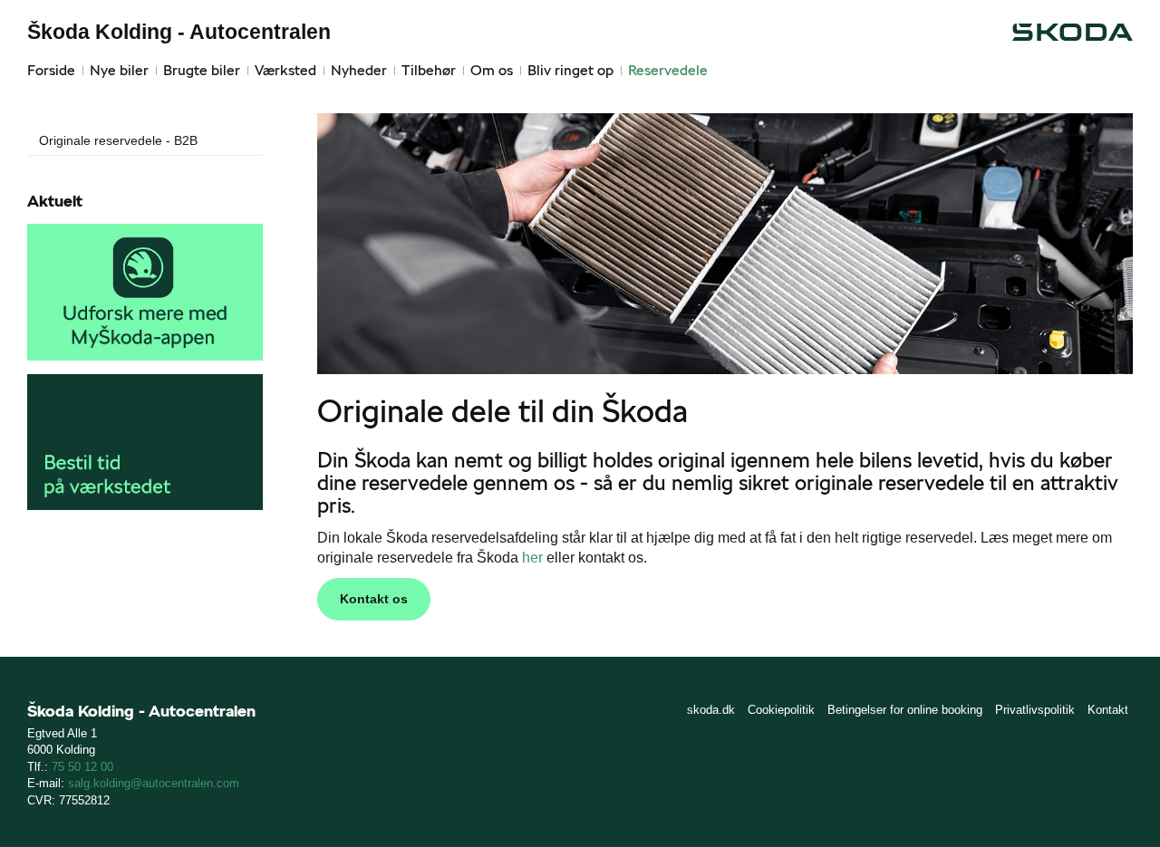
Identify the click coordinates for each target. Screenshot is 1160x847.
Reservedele (668, 70)
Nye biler (119, 70)
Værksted (285, 70)
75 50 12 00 (82, 767)
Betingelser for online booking (904, 710)
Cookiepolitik (781, 710)
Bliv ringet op (570, 70)
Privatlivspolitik (1035, 710)
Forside (51, 70)
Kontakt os (374, 599)
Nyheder (359, 70)
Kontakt (1108, 710)
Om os (491, 70)
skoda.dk (711, 710)
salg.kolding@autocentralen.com (153, 783)
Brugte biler (201, 70)
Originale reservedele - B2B (118, 140)
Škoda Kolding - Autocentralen (179, 31)
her (532, 557)
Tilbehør (428, 70)
